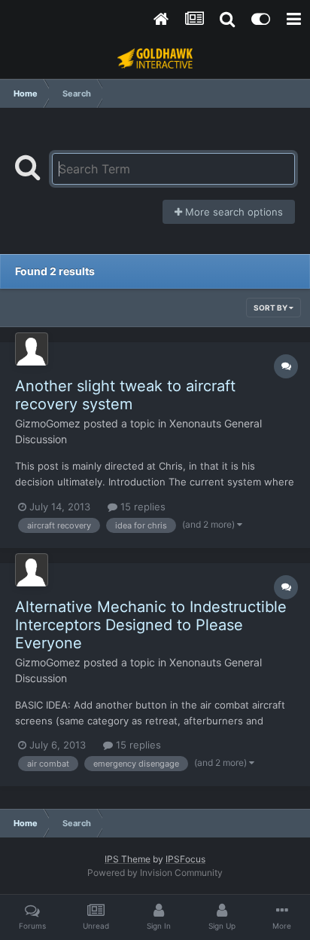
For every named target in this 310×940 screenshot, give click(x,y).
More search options (232, 212)
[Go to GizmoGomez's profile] (31, 349)
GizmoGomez (48, 423)
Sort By (271, 307)
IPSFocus (185, 859)
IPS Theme (127, 859)
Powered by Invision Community (155, 872)
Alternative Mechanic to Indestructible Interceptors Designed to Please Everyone (151, 625)
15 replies (141, 507)
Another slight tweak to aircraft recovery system (125, 395)
